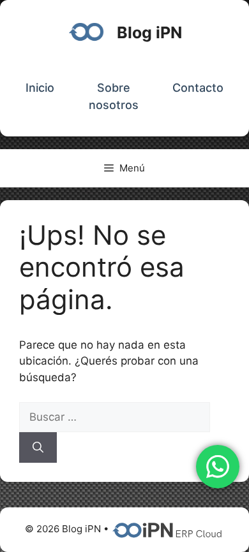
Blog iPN (149, 32)
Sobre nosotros (114, 96)
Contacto (197, 87)
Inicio (40, 87)
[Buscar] (38, 447)
